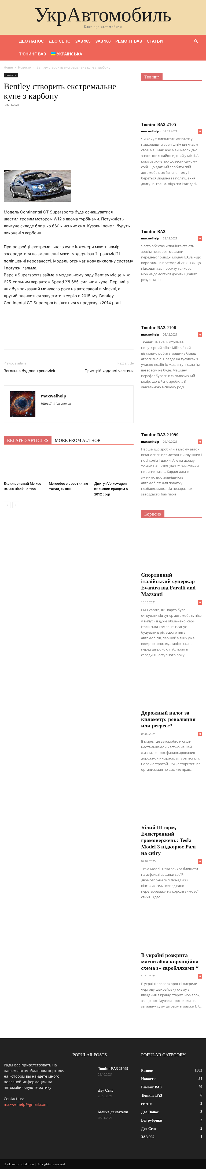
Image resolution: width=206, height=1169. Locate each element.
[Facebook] (9, 116)
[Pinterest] (33, 116)
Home (8, 67)
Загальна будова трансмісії (29, 371)
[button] (195, 41)
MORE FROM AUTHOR (78, 440)
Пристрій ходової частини (109, 371)
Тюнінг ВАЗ (153, 231)
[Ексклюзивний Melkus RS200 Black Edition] (23, 465)
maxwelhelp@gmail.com (25, 1104)
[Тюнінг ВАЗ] (171, 210)
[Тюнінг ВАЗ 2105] (171, 103)
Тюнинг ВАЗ (32, 54)
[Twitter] (21, 116)
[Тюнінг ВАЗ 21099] (171, 414)
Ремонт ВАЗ (128, 41)
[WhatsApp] (46, 116)
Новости (24, 67)
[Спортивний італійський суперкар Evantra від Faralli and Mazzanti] (171, 547)
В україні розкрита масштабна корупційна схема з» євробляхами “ (169, 961)
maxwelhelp (53, 396)
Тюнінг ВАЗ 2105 (158, 124)
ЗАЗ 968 (103, 41)
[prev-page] (7, 505)
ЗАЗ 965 (82, 41)
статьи (155, 41)
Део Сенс (59, 41)
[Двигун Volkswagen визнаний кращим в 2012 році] (114, 465)
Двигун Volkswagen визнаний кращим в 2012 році (111, 489)
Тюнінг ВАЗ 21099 (160, 434)
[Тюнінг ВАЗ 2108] (171, 306)
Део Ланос (31, 41)
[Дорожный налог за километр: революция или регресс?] (171, 685)
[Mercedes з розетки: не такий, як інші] (68, 465)
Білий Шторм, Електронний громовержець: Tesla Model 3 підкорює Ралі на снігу (168, 840)
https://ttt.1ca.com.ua (56, 403)
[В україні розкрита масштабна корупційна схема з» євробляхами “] (171, 927)
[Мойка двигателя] (83, 1117)
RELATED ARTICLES (27, 440)
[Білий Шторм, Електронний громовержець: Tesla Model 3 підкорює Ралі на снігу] (171, 800)
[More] (58, 116)
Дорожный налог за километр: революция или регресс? (168, 719)
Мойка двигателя (113, 1112)
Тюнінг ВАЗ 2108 (158, 327)
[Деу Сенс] (83, 1095)
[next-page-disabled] (15, 505)
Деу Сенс (105, 1090)
